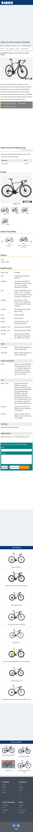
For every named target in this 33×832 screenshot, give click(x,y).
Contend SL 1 (9, 246)
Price (2, 48)
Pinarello (21, 787)
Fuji (20, 785)
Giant (4, 807)
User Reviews (24, 48)
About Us (21, 805)
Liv (19, 792)
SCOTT (20, 790)
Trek (4, 812)
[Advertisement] (16, 22)
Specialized (5, 810)
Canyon (4, 785)
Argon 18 (5, 792)
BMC (4, 790)
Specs (17, 48)
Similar (12, 48)
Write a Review (22, 103)
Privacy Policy (22, 810)
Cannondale (5, 805)
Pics (7, 48)
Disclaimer (21, 812)
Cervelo (4, 787)
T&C (20, 807)
